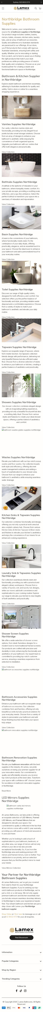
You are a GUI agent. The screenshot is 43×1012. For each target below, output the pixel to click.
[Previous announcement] (2, 2)
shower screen (31, 640)
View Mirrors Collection (11, 868)
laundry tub (27, 588)
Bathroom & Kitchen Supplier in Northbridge (21, 77)
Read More (6, 791)
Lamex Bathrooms (25, 1002)
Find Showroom (21, 937)
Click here (18, 914)
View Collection (8, 152)
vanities (31, 144)
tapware (30, 351)
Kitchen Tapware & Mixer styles (27, 530)
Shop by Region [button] (9, 970)
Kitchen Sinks (7, 530)
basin (28, 249)
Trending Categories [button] (11, 979)
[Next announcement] (41, 2)
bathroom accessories (13, 706)
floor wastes (17, 464)
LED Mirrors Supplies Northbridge (15, 799)
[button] (3, 8)
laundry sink (14, 588)
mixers (12, 590)
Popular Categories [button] (10, 961)
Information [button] (7, 952)
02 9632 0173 (11, 917)
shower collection (12, 406)
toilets (32, 293)
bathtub (11, 196)
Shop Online (6, 914)
